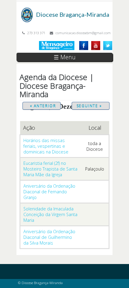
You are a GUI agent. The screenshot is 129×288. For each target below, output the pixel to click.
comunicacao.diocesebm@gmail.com (83, 33)
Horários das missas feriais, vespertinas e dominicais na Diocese (45, 146)
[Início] (27, 10)
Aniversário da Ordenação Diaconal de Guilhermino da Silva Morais (49, 237)
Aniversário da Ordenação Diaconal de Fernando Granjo (49, 191)
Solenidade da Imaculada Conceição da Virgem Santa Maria (50, 214)
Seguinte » (89, 105)
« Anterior (43, 105)
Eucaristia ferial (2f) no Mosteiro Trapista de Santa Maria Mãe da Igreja (50, 168)
